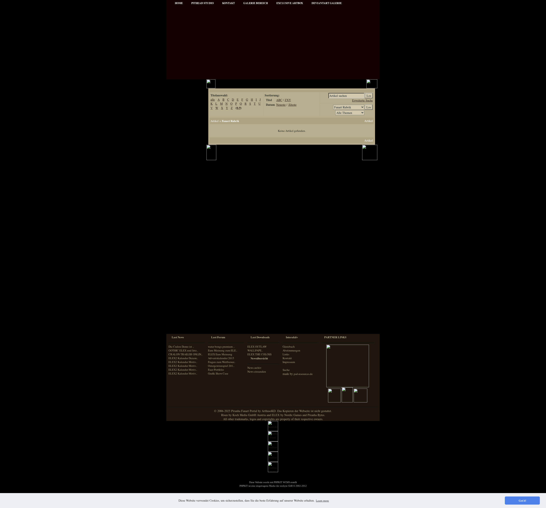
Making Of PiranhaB (184, 177)
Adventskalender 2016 (185, 277)
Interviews (178, 154)
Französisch (178, 309)
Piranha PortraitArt (183, 189)
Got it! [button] (522, 500)
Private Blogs (180, 160)
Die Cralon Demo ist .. (181, 346)
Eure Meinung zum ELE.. (222, 350)
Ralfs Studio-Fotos (183, 183)
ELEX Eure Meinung (220, 354)
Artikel (176, 106)
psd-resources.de (303, 374)
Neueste (281, 105)
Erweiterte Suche (362, 100)
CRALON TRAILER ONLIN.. (185, 354)
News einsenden (256, 371)
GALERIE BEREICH (255, 3)
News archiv (254, 368)
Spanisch (177, 325)
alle (213, 99)
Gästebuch (289, 346)
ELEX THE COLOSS (259, 354)
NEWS (176, 95)
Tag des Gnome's (182, 220)
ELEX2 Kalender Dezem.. (183, 358)
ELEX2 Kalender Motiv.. (182, 362)
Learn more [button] (322, 500)
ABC (279, 100)
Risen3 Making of (182, 214)
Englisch (176, 305)
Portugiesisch (179, 317)
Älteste (292, 105)
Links (286, 354)
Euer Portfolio (216, 370)
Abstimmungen (291, 350)
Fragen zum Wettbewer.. (221, 362)
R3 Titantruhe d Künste (186, 243)
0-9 (239, 108)
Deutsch (176, 301)
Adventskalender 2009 (185, 254)
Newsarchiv (179, 118)
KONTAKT (228, 3)
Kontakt (287, 358)
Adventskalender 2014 (185, 266)
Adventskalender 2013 (185, 260)
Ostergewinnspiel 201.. (221, 366)
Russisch (177, 321)
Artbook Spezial (181, 172)
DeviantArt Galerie (327, 3)
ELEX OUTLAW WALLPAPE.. (257, 348)
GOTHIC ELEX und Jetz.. (183, 350)
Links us (177, 112)
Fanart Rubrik (230, 121)
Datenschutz (179, 129)
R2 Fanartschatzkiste (184, 231)
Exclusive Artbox (289, 3)
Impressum (179, 124)
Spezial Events (180, 166)
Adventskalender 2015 (185, 271)
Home (179, 3)
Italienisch (177, 313)
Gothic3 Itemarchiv (183, 225)
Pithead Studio (202, 3)
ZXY (288, 100)
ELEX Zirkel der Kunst (186, 237)
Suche (286, 370)
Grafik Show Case (218, 373)
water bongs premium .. (221, 346)
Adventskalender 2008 (185, 248)
